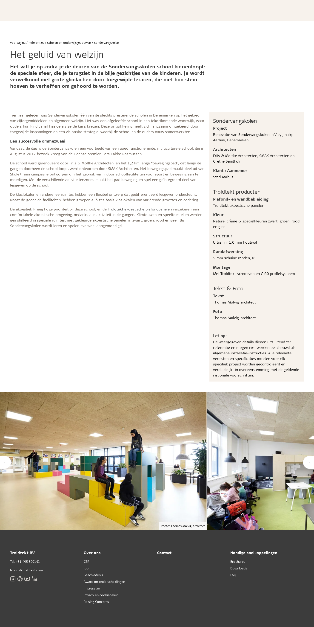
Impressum (92, 588)
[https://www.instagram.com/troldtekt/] (13, 579)
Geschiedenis (93, 575)
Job (86, 568)
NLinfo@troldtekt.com (26, 570)
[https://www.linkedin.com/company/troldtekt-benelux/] (34, 579)
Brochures (237, 561)
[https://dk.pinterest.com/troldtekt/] (20, 579)
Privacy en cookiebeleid (101, 595)
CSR (86, 561)
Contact (164, 552)
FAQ (233, 575)
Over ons (92, 552)
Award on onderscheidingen (104, 581)
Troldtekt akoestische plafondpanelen (140, 209)
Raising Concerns (96, 601)
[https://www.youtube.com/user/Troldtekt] (27, 579)
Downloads (238, 568)
